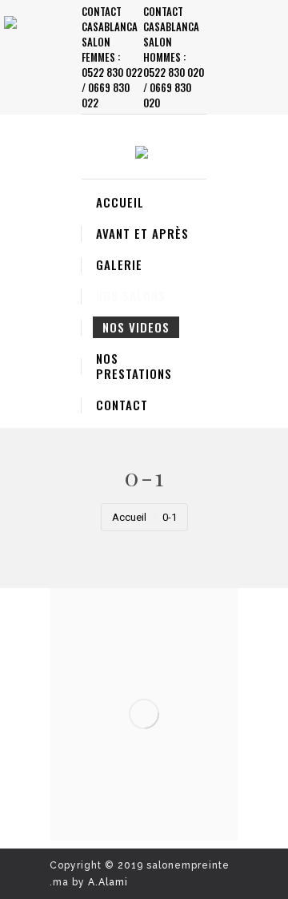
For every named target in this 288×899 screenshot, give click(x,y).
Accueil (129, 517)
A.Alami (108, 882)
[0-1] (144, 714)
